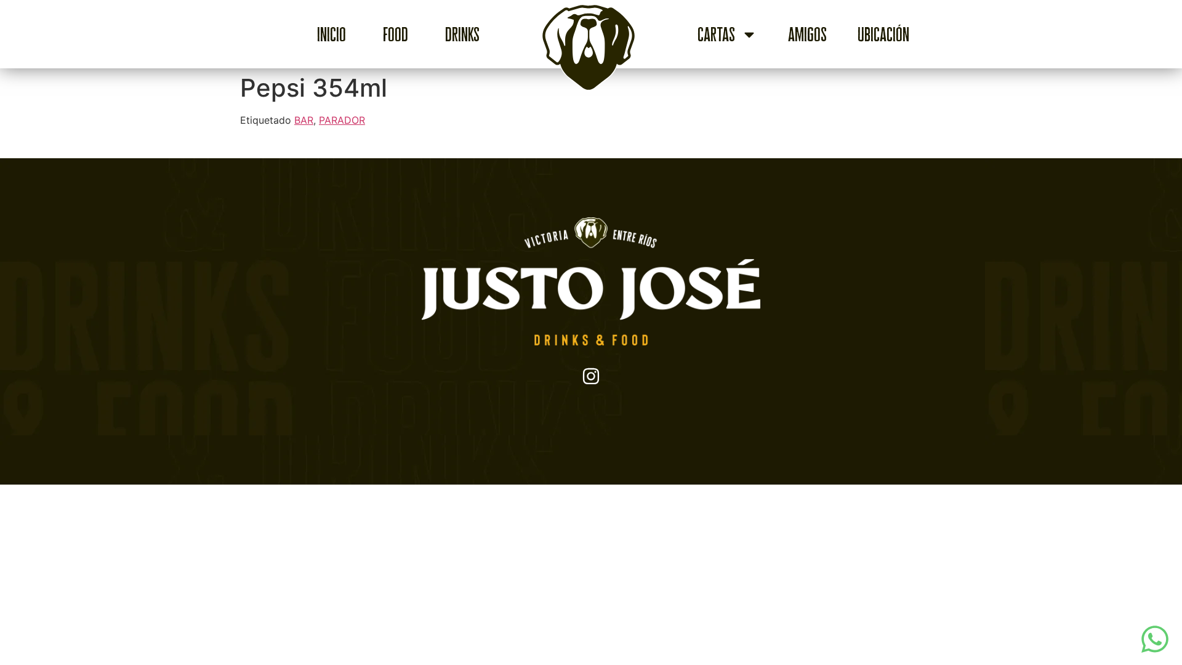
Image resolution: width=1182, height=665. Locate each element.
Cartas (716, 34)
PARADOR (342, 120)
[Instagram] (591, 376)
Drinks (462, 34)
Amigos (807, 34)
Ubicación (883, 34)
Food (395, 34)
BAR (303, 120)
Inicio (331, 34)
